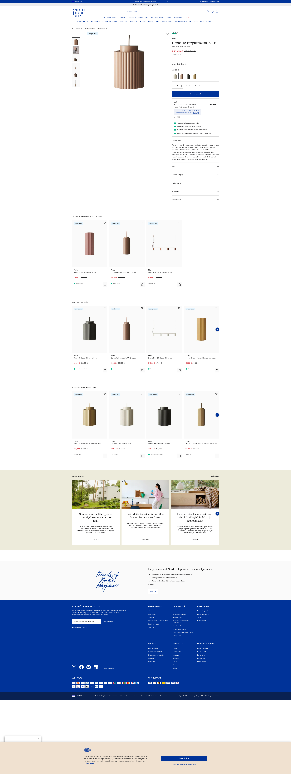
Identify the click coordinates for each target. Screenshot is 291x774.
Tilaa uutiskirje (108, 622)
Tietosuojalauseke (137, 696)
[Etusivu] (72, 28)
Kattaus (175, 665)
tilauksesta (202, 130)
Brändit (169, 18)
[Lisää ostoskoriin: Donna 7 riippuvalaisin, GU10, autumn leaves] (217, 456)
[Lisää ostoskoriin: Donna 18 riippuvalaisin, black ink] (105, 370)
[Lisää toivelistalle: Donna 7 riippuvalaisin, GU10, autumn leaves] (216, 393)
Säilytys (133, 22)
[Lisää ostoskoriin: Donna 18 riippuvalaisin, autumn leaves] (105, 456)
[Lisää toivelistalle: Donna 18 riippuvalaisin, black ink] (104, 308)
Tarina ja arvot (178, 611)
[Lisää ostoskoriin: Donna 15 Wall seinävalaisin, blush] (105, 284)
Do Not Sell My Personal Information (106, 696)
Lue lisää (151, 585)
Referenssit (201, 621)
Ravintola (151, 658)
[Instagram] (74, 667)
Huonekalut (82, 22)
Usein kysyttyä (153, 624)
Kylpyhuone (167, 22)
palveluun (207, 133)
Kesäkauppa (111, 18)
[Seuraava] (217, 514)
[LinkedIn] (96, 667)
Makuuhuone (153, 22)
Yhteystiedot (152, 627)
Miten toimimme (203, 614)
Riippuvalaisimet (103, 28)
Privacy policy (89, 763)
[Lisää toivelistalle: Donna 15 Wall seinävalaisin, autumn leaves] (216, 308)
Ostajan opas (177, 636)
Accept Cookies (184, 758)
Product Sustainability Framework (180, 622)
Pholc (174, 39)
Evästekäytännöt (152, 696)
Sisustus (124, 22)
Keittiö (175, 662)
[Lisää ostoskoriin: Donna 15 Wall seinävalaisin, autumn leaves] (217, 370)
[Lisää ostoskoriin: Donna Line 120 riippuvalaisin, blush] (179, 284)
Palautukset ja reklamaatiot (158, 621)
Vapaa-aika (199, 22)
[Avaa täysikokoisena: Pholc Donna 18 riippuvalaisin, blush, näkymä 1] (128, 64)
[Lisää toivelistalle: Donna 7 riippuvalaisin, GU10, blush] (141, 222)
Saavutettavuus (165, 696)
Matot (143, 22)
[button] (208, 11)
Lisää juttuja (215, 476)
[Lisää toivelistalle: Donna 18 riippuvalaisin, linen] (141, 393)
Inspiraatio (132, 18)
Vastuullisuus (177, 617)
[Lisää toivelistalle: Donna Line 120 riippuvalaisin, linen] (179, 308)
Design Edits (202, 652)
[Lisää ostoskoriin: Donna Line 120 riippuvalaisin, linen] (179, 370)
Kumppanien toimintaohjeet (183, 632)
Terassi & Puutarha (183, 22)
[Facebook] (81, 667)
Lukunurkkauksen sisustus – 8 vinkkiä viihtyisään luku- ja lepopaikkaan (195, 517)
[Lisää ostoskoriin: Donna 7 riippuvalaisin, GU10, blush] (142, 284)
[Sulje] (38, 738)
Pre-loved (151, 662)
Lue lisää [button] (177, 117)
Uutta (103, 18)
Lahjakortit (201, 655)
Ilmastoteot (177, 626)
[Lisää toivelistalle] (168, 33)
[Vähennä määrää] (173, 86)
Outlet (188, 18)
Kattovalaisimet (90, 28)
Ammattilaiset (153, 648)
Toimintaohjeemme (179, 629)
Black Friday (201, 662)
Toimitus (151, 617)
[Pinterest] (88, 667)
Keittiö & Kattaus (110, 22)
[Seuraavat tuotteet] (217, 329)
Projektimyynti (202, 611)
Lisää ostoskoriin (196, 94)
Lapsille (209, 22)
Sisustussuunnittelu (157, 18)
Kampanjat (122, 18)
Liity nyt (196, 113)
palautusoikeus (197, 126)
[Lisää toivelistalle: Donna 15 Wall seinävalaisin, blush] (104, 222)
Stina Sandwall (185, 46)
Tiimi (199, 617)
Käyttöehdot (124, 696)
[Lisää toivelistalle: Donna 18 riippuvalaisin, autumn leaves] (104, 393)
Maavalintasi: (76, 627)
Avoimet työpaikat (179, 614)
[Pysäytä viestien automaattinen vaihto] (167, 1)
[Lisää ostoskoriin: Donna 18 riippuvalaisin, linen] (142, 456)
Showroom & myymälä (156, 655)
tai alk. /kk (178, 64)
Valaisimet (95, 22)
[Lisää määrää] (181, 86)
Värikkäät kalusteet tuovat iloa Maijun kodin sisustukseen (145, 515)
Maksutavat (152, 614)
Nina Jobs (175, 46)
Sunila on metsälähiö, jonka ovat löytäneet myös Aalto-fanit (95, 517)
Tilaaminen (152, 611)
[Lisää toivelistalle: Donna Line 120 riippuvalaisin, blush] (179, 222)
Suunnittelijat (178, 18)
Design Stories (143, 18)
